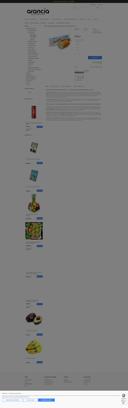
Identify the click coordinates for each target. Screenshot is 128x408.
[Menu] (126, 394)
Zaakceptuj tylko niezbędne (12, 400)
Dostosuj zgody (30, 400)
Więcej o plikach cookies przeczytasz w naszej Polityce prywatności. (15, 396)
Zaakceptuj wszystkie (46, 400)
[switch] (123, 403)
